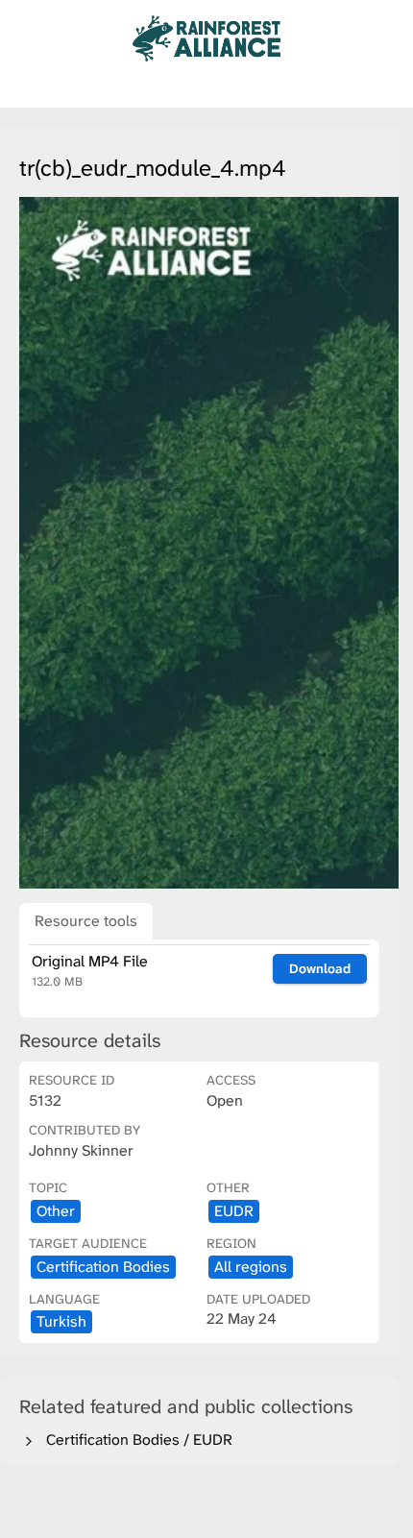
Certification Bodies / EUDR (135, 1439)
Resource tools (86, 921)
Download (320, 968)
